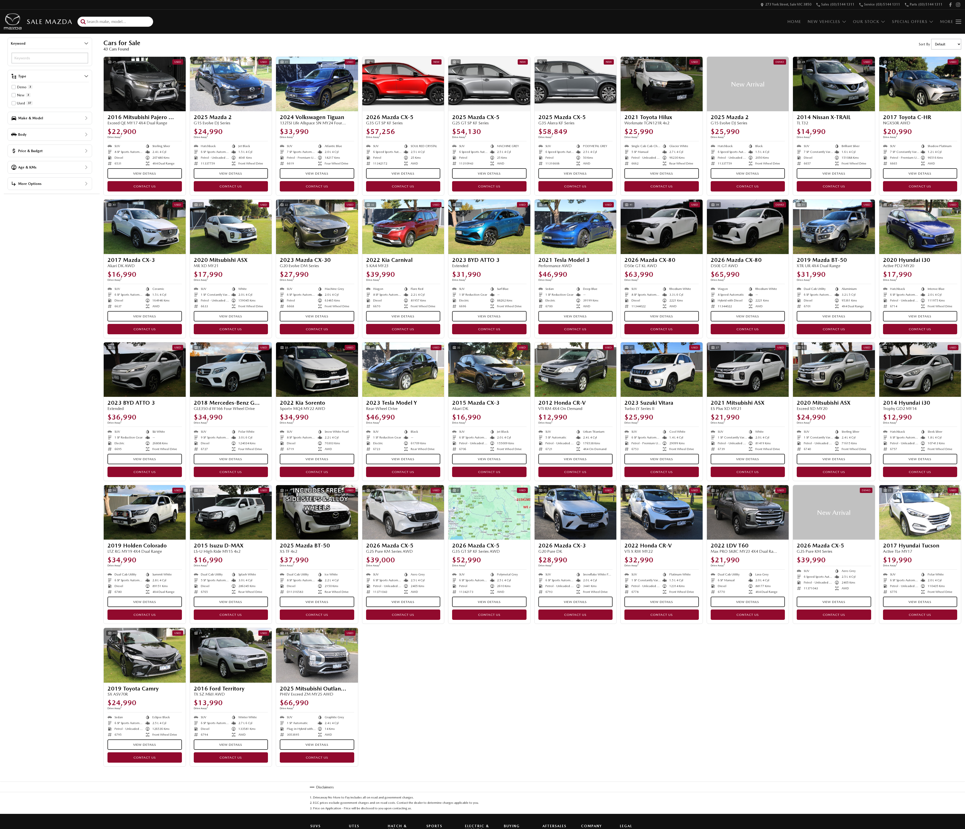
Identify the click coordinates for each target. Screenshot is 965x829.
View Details (144, 173)
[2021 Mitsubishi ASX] (748, 369)
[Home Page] (13, 21)
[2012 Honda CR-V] (576, 369)
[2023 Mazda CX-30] (317, 227)
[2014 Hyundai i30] (920, 369)
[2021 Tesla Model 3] (576, 227)
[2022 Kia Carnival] (403, 227)
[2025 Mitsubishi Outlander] (317, 655)
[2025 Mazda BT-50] (317, 512)
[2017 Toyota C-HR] (920, 84)
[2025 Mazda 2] (231, 84)
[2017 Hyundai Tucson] (920, 512)
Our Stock (866, 21)
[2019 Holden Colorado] (145, 512)
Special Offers (909, 21)
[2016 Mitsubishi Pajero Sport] (145, 84)
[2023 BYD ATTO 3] (489, 227)
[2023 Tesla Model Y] (403, 369)
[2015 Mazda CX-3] (489, 369)
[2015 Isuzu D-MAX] (231, 512)
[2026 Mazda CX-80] (662, 227)
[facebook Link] (950, 5)
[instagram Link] (958, 5)
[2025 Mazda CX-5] (489, 84)
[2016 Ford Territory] (231, 655)
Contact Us (144, 186)
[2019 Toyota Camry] (145, 655)
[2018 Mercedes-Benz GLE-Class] (231, 369)
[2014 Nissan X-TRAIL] (834, 84)
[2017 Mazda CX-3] (145, 227)
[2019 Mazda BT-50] (834, 227)
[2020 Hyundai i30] (920, 227)
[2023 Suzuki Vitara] (662, 369)
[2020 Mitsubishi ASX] (231, 227)
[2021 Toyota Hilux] (662, 84)
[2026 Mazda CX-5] (403, 84)
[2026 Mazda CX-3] (576, 512)
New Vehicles (824, 21)
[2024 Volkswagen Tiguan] (317, 84)
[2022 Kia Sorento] (317, 369)
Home (794, 21)
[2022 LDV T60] (748, 512)
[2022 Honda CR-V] (662, 512)
